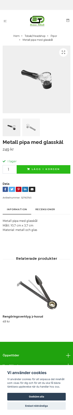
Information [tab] (17, 209)
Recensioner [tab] (45, 209)
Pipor (53, 36)
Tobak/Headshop (35, 36)
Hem (16, 36)
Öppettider (11, 355)
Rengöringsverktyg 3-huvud (23, 316)
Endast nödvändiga (36, 405)
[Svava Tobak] (37, 21)
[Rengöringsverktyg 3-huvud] (36, 291)
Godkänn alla (36, 396)
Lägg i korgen (46, 169)
